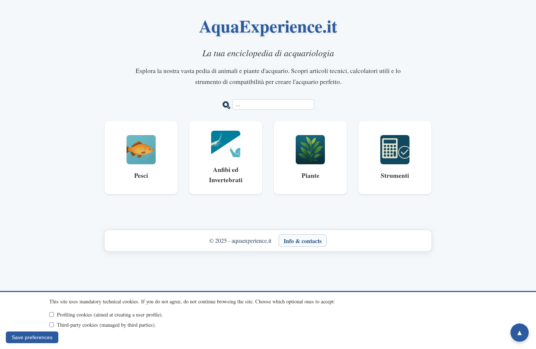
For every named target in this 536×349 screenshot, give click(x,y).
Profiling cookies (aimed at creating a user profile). (110, 314)
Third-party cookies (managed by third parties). (106, 324)
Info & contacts (303, 240)
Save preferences (32, 337)
